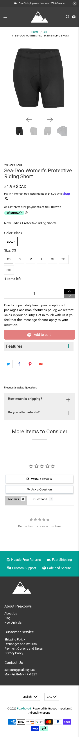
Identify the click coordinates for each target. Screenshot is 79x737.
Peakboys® (24, 708)
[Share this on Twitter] (8, 364)
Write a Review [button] (41, 479)
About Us (10, 613)
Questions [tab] (40, 499)
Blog (7, 618)
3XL (9, 270)
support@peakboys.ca (19, 669)
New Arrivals (13, 622)
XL (52, 259)
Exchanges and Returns (20, 644)
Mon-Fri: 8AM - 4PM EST (20, 674)
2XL (63, 259)
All (45, 32)
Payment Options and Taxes (23, 648)
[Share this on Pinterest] (30, 364)
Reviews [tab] (13, 499)
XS (9, 259)
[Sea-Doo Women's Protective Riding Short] (39, 78)
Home (34, 32)
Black (11, 241)
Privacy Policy (13, 653)
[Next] (50, 119)
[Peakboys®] (39, 17)
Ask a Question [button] (41, 489)
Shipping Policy (14, 639)
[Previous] (28, 119)
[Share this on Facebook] (19, 364)
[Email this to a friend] (41, 364)
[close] (74, 3)
